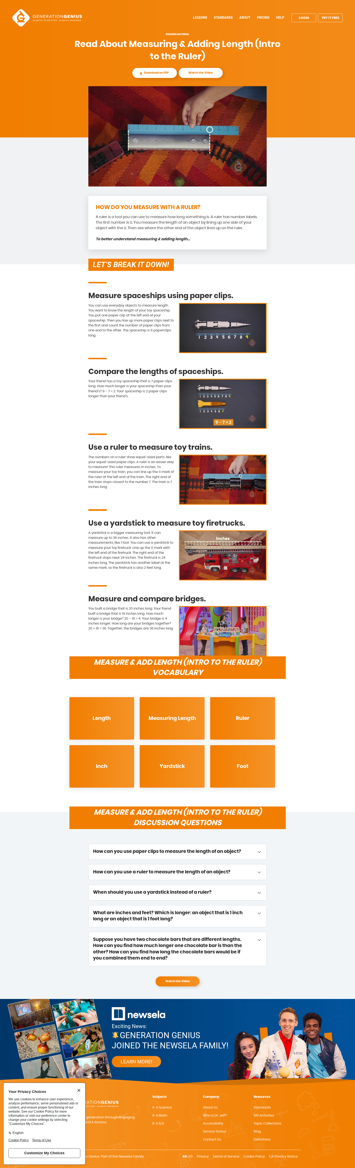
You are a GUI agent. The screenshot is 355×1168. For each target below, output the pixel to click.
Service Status (214, 1131)
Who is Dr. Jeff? (215, 1115)
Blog (257, 1131)
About (244, 17)
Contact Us (212, 1139)
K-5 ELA (158, 1123)
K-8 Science (162, 1107)
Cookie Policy (254, 1156)
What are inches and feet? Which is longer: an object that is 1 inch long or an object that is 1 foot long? (168, 916)
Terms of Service (226, 1156)
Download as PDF (156, 72)
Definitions (262, 1139)
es (191, 1156)
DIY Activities (264, 1115)
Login (304, 17)
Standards (223, 17)
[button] (225, 1123)
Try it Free (330, 17)
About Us (210, 1107)
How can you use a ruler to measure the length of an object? (162, 872)
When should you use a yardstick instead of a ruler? (152, 892)
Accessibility (213, 1123)
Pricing (263, 17)
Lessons (200, 17)
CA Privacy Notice (283, 1156)
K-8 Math (159, 1115)
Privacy (203, 1156)
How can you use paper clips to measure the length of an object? (167, 851)
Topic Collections (267, 1123)
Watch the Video (200, 72)
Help (280, 17)
